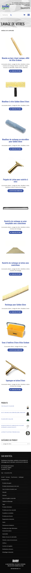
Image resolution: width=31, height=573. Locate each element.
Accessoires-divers (6, 64)
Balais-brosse (18, 67)
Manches (25, 67)
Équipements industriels (8, 519)
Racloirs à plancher (19, 66)
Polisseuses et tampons (8, 525)
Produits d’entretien (7, 507)
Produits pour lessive (7, 516)
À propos (8, 477)
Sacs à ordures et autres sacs (9, 489)
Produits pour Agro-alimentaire (9, 528)
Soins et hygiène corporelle (9, 498)
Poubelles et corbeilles (7, 513)
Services (4, 495)
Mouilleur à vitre (25, 105)
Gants (3, 522)
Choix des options (16, 71)
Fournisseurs (14, 477)
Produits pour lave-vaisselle (9, 510)
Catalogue (21, 477)
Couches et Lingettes (7, 546)
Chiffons (4, 543)
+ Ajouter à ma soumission (15, 191)
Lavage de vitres (16, 64)
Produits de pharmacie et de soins (10, 486)
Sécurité (4, 492)
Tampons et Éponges (7, 501)
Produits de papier (6, 483)
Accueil (3, 477)
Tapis (3, 504)
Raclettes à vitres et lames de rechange (15, 187)
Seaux (25, 346)
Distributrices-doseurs (7, 549)
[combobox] (15, 444)
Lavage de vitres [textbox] (15, 444)
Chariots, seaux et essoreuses (9, 540)
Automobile (5, 534)
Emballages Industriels (7, 552)
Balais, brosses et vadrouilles (9, 537)
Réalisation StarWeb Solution (15, 565)
